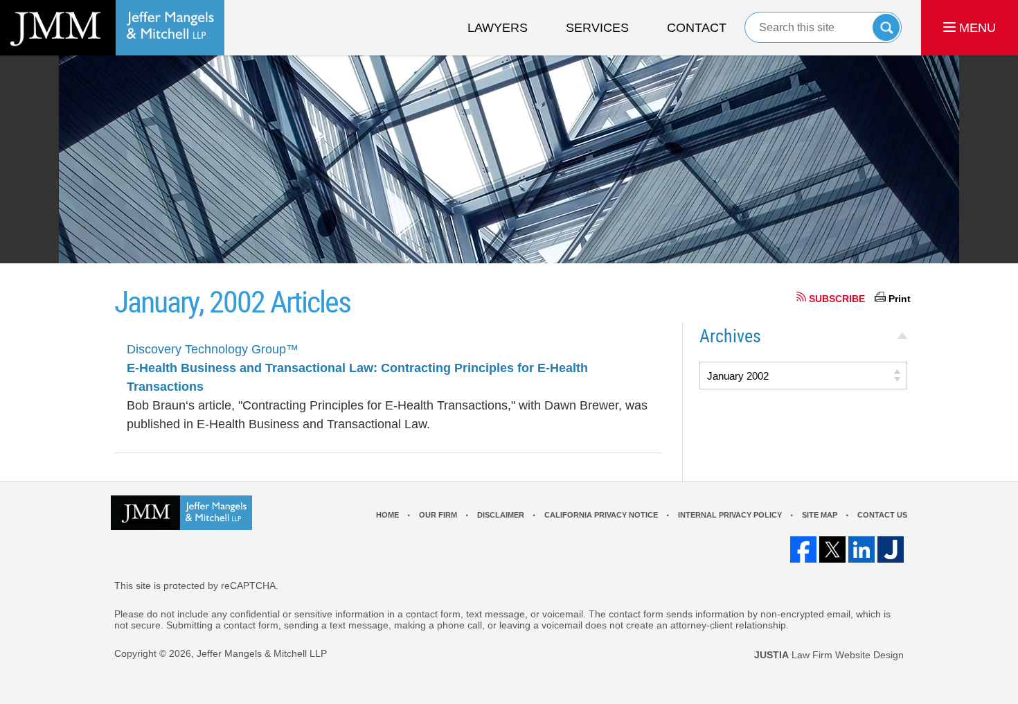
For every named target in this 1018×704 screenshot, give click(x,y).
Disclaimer (500, 515)
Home (387, 515)
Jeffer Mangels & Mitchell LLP (262, 653)
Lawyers (497, 28)
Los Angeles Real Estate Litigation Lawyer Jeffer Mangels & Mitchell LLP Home (112, 27)
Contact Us (882, 515)
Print (899, 298)
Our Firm (438, 515)
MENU (976, 28)
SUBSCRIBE (837, 298)
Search (886, 27)
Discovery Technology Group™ (212, 349)
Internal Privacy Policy (730, 515)
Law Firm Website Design (829, 654)
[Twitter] (832, 549)
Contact (696, 28)
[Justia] (890, 549)
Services (597, 28)
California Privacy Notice (601, 515)
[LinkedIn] (861, 549)
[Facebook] (803, 549)
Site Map (819, 515)
